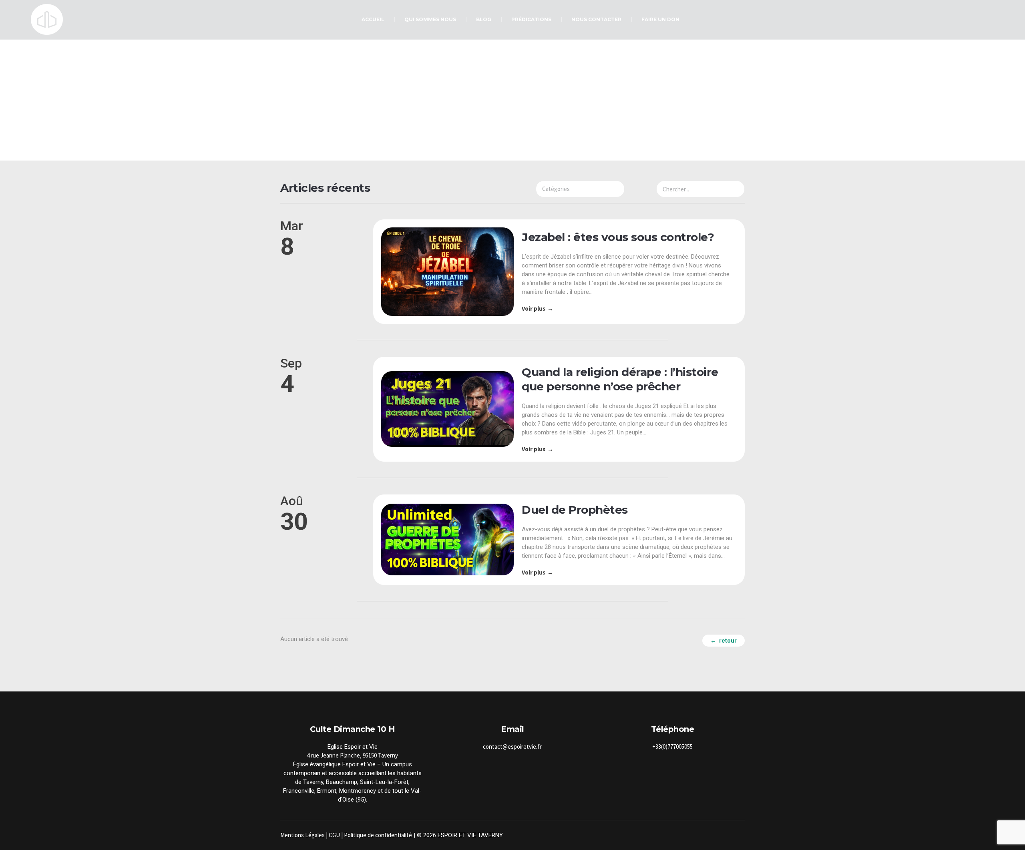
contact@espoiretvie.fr (512, 746)
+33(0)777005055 (672, 746)
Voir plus (533, 308)
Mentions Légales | (304, 835)
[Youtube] (739, 836)
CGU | (336, 835)
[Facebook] (720, 836)
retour (728, 640)
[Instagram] (730, 836)
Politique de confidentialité (378, 835)
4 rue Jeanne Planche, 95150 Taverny (352, 755)
